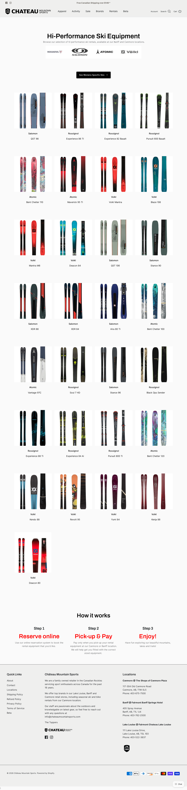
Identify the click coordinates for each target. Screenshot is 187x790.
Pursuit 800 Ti (115, 456)
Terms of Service (15, 708)
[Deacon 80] (33, 549)
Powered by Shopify (45, 773)
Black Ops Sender (156, 392)
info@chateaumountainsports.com (62, 716)
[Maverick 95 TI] (73, 168)
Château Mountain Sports (25, 773)
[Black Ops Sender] (154, 358)
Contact (11, 685)
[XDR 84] (73, 295)
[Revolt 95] (73, 485)
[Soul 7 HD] (73, 358)
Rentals (113, 11)
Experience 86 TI (75, 138)
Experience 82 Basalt (115, 138)
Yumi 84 (115, 519)
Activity (76, 11)
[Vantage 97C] (33, 358)
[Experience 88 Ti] (33, 422)
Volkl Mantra (115, 202)
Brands (100, 11)
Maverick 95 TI (75, 202)
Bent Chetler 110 (34, 202)
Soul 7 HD (75, 392)
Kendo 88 (35, 519)
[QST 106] (114, 231)
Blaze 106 (156, 202)
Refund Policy (14, 699)
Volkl (113, 197)
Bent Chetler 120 (155, 456)
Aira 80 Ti (115, 329)
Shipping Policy (15, 694)
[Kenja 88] (154, 485)
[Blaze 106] (154, 168)
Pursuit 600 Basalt (155, 138)
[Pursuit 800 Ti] (114, 422)
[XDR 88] (33, 295)
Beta (125, 11)
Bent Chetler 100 (155, 329)
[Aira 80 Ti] (114, 295)
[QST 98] (33, 104)
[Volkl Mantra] (114, 168)
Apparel (62, 11)
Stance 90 (156, 265)
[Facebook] (6, 3)
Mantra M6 (34, 265)
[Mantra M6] (33, 231)
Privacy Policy (14, 703)
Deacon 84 (75, 265)
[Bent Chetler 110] (33, 168)
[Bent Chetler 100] (154, 295)
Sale (88, 11)
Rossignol (73, 133)
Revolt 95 (75, 519)
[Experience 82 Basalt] (114, 104)
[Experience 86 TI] (73, 104)
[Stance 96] (114, 358)
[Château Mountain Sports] (28, 11)
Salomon (33, 133)
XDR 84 (75, 329)
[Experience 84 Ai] (73, 422)
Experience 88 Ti (34, 456)
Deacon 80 (34, 583)
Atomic (33, 197)
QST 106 (115, 265)
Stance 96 (115, 392)
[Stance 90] (154, 231)
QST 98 (35, 138)
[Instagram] (10, 3)
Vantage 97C (34, 392)
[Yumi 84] (114, 485)
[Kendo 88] (33, 485)
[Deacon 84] (73, 231)
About (10, 680)
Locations (12, 689)
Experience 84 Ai (75, 456)
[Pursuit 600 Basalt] (154, 104)
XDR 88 (35, 329)
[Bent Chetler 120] (154, 422)
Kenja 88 (155, 519)
